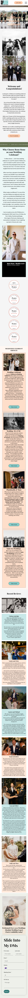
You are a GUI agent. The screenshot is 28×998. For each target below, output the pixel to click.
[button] (23, 707)
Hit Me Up (6, 979)
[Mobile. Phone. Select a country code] (6, 968)
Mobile (5, 965)
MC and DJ (15, 619)
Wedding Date (8, 972)
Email (5, 958)
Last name (17, 950)
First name (6, 950)
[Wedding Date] (5, 975)
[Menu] (26, 2)
